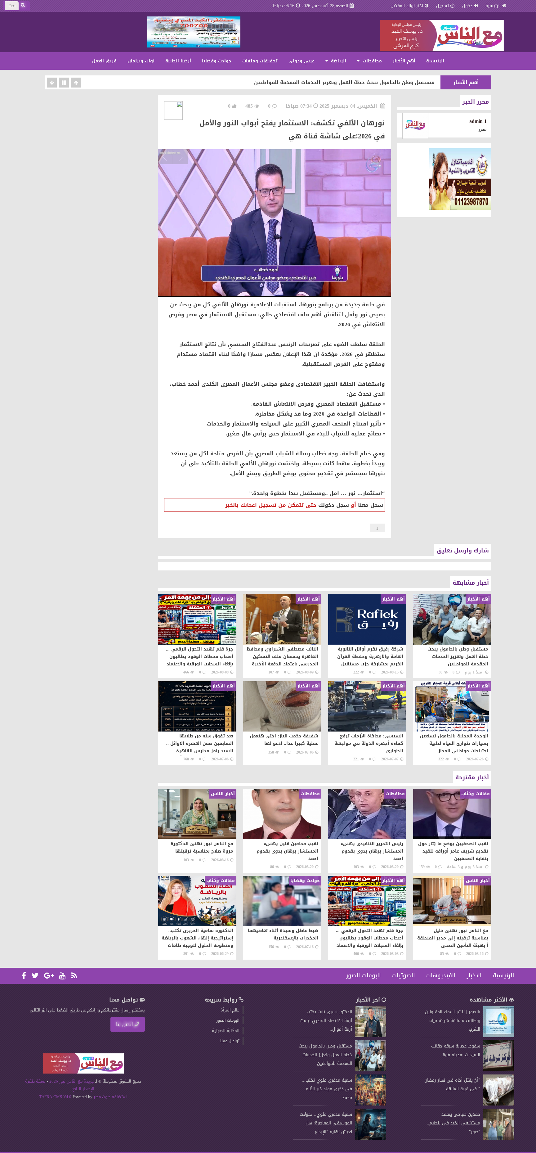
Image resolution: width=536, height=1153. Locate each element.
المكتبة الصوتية (225, 1030)
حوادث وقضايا (216, 61)
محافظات (371, 61)
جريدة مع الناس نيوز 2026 (71, 1081)
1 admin (478, 121)
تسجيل (442, 6)
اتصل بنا (124, 1024)
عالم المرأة (230, 1010)
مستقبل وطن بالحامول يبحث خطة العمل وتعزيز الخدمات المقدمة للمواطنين (344, 82)
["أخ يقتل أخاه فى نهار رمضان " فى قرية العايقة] (498, 1104)
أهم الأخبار (404, 61)
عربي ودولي (301, 61)
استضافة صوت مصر (109, 1097)
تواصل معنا (229, 1041)
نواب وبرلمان (140, 61)
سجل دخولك (333, 505)
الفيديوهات (441, 975)
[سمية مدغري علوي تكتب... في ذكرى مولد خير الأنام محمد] (370, 1104)
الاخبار (474, 975)
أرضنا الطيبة (178, 61)
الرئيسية (493, 6)
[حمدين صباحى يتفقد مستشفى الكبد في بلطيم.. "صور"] (498, 1138)
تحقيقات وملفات (260, 61)
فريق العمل (104, 61)
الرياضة (337, 61)
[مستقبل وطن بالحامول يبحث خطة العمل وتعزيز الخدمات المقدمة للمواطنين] (370, 1070)
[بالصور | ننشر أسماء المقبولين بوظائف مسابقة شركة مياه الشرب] (498, 1036)
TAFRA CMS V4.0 (56, 1097)
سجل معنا (370, 505)
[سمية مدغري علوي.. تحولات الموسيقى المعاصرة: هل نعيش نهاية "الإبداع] (370, 1138)
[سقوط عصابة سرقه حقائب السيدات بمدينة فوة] (498, 1070)
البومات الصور (363, 975)
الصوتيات (403, 975)
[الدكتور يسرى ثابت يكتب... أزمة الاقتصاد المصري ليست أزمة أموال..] (370, 1036)
